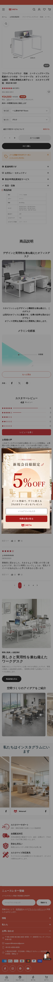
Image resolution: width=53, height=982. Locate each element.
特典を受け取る (26, 518)
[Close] (49, 451)
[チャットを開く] (47, 956)
